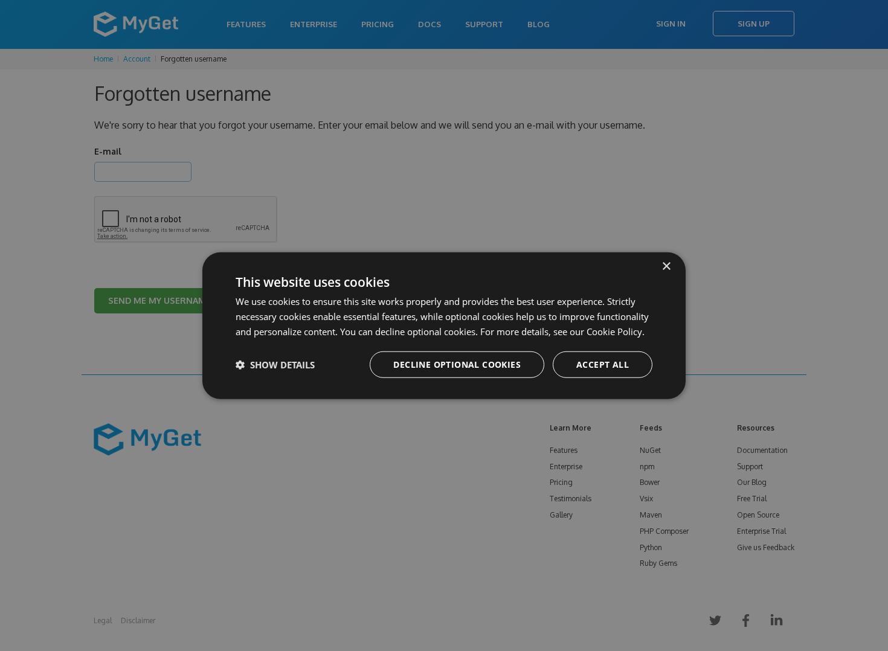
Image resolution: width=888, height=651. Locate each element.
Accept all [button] (602, 364)
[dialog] (444, 325)
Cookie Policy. (616, 332)
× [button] (666, 266)
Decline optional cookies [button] (457, 364)
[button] (275, 364)
